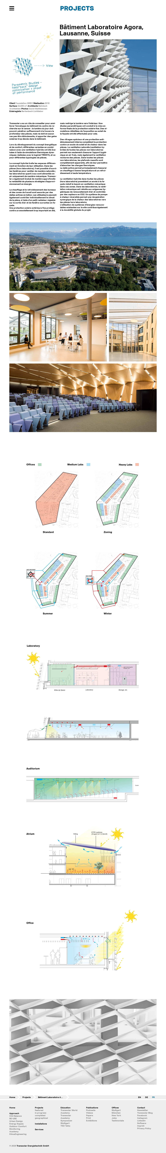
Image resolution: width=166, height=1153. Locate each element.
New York (116, 1115)
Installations (41, 1123)
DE (146, 1097)
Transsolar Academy (66, 1116)
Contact (141, 1107)
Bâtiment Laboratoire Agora (51, 1097)
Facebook (142, 1115)
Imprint (140, 1125)
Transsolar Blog (145, 1112)
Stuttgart (116, 1110)
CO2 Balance (15, 1116)
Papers (89, 1115)
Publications (92, 1107)
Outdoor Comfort (17, 1126)
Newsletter (142, 1110)
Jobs (114, 1118)
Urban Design (16, 1121)
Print (88, 1118)
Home (12, 1097)
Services (39, 1129)
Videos (89, 1112)
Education (65, 1107)
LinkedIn (141, 1120)
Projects (77, 8)
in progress (40, 1112)
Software (141, 1123)
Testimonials (118, 1120)
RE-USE (13, 1118)
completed (40, 1115)
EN (139, 1097)
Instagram (142, 1118)
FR (153, 1097)
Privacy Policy (144, 1128)
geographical (41, 1118)
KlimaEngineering (17, 1134)
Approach (14, 1113)
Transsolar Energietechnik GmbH (33, 1145)
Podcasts (90, 1110)
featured (39, 1110)
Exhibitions (91, 1120)
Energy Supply (16, 1123)
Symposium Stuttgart (66, 1121)
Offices (115, 1107)
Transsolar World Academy (69, 1111)
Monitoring (14, 1129)
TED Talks (65, 1125)
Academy (14, 1131)
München (116, 1112)
